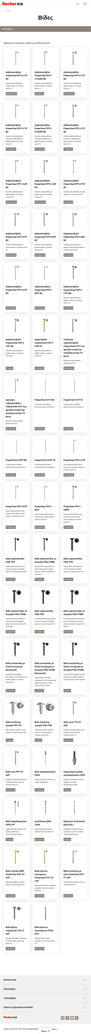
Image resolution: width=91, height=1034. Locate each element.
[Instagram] (62, 1018)
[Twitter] (67, 1018)
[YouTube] (72, 1018)
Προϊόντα (8, 11)
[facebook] (76, 1018)
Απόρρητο (53, 1029)
